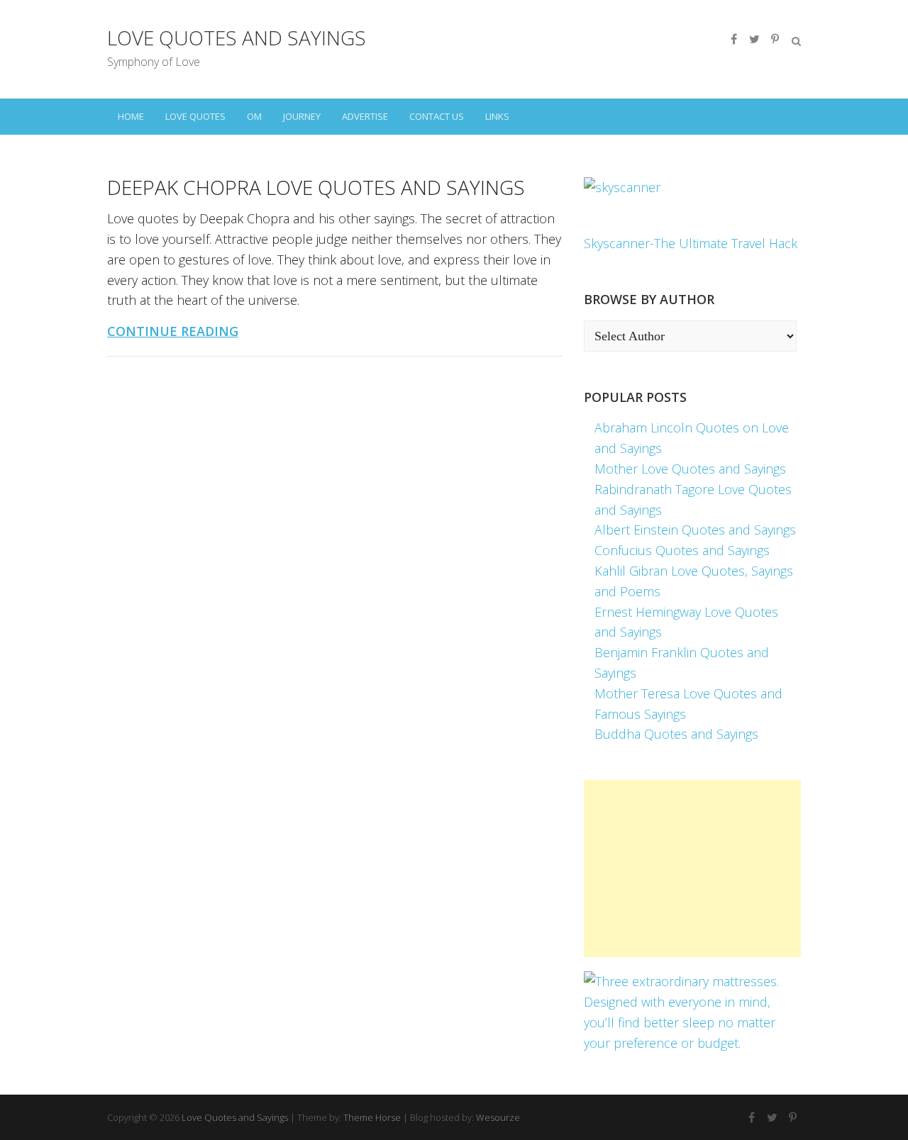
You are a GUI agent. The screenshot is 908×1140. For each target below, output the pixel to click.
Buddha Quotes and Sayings (676, 733)
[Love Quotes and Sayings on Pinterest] (774, 39)
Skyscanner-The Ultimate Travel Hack (690, 243)
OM (254, 116)
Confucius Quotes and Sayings (682, 550)
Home (131, 116)
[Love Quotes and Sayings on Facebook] (733, 39)
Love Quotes (195, 116)
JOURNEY (302, 116)
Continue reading (172, 331)
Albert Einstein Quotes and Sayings (695, 529)
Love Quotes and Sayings (236, 37)
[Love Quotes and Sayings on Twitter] (754, 39)
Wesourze (498, 1117)
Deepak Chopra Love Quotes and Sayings (316, 187)
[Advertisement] (692, 868)
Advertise (365, 116)
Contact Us (436, 116)
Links (497, 116)
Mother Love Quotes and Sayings (690, 468)
